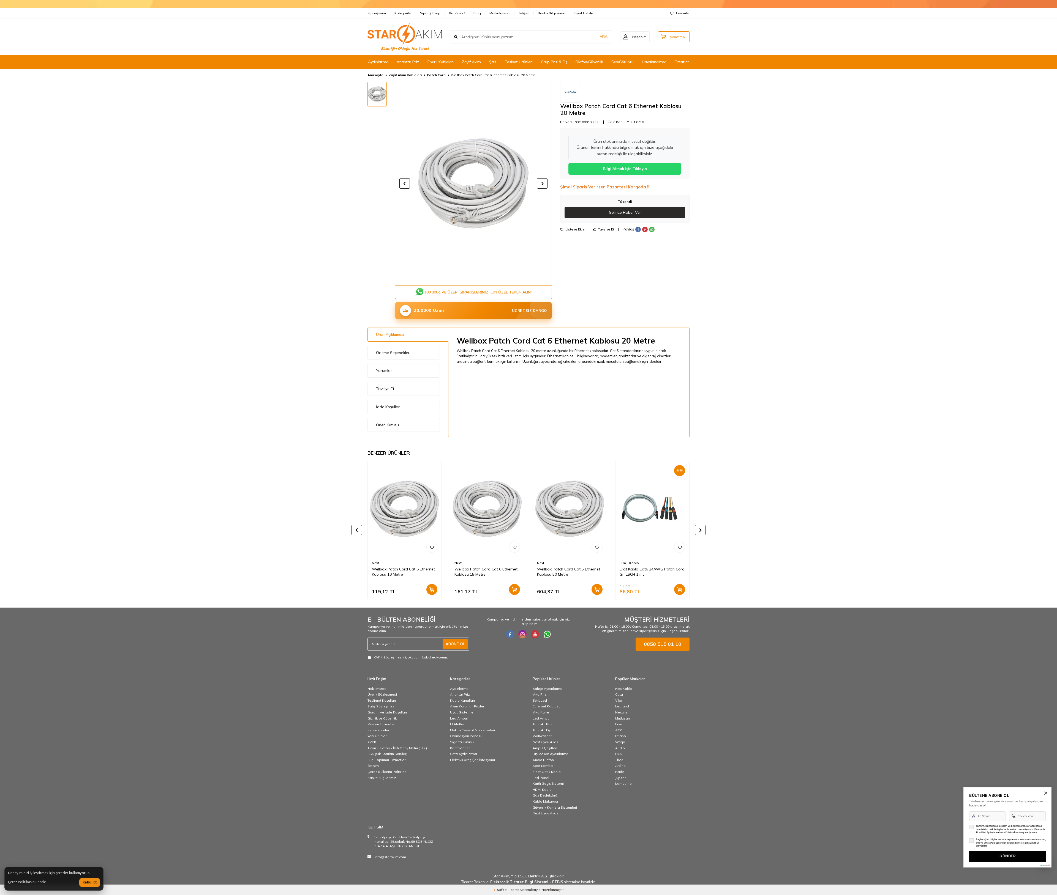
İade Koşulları (388, 406)
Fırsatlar (682, 61)
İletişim (524, 13)
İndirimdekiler (378, 730)
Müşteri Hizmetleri (381, 724)
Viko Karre (541, 712)
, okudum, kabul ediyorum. (411, 657)
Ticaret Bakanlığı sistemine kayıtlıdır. (528, 882)
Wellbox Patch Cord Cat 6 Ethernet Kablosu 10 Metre (403, 572)
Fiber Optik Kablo (547, 772)
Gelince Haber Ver (625, 212)
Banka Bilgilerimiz (552, 13)
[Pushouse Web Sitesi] (1044, 865)
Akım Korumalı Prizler (467, 706)
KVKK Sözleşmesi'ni (390, 657)
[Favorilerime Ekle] (431, 547)
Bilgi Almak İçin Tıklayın (625, 168)
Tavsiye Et (605, 229)
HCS (618, 754)
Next (375, 563)
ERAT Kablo (629, 563)
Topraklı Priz (542, 724)
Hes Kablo (623, 689)
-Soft (499, 890)
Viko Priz (539, 694)
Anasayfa (375, 75)
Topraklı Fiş (542, 730)
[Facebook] (510, 634)
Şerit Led (540, 700)
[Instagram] (522, 634)
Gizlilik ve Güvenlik (382, 718)
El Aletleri (457, 724)
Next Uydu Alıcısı (546, 742)
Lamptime (623, 783)
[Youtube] (535, 634)
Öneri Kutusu (387, 424)
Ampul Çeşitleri (545, 748)
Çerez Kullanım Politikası (387, 772)
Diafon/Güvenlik (589, 61)
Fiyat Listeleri (584, 13)
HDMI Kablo (542, 789)
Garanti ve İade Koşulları (387, 712)
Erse (618, 724)
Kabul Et (90, 882)
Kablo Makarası (545, 801)
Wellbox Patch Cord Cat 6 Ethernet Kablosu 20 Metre (493, 75)
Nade (619, 772)
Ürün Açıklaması (390, 334)
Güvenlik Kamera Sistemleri (555, 807)
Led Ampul (459, 718)
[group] (473, 183)
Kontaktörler (460, 748)
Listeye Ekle (575, 229)
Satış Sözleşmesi (381, 706)
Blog (477, 13)
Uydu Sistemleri (462, 712)
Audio (620, 748)
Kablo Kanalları (462, 700)
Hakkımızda (376, 689)
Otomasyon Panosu (466, 736)
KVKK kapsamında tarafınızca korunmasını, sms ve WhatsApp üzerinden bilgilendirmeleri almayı (1011, 841)
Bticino (620, 736)
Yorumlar (384, 370)
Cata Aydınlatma (463, 754)
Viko (618, 700)
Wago (620, 742)
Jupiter (620, 778)
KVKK (371, 742)
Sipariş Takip (430, 13)
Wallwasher (542, 736)
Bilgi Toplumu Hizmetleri (386, 760)
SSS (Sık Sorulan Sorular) (387, 754)
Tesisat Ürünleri (519, 61)
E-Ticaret (512, 890)
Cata (619, 694)
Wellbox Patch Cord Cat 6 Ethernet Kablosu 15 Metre (485, 572)
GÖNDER (1007, 856)
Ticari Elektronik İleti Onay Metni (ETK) (397, 748)
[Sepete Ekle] (431, 589)
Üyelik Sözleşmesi (382, 694)
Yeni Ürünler (376, 736)
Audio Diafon (543, 760)
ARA (603, 36)
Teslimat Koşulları (381, 700)
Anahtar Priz (408, 61)
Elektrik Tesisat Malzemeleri (472, 730)
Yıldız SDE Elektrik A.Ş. (530, 876)
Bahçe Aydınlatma (547, 689)
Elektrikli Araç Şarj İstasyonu (472, 760)
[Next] (570, 92)
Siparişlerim (376, 13)
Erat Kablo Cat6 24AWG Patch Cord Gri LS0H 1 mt (652, 572)
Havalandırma (654, 61)
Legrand (622, 706)
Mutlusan (622, 718)
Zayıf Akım (471, 61)
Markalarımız (499, 13)
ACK (618, 730)
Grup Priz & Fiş (554, 61)
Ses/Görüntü (622, 61)
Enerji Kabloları (440, 61)
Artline (620, 766)
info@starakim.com (390, 857)
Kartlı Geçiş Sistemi (548, 783)
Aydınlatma (378, 61)
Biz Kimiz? (457, 13)
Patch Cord (436, 75)
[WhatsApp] (547, 634)
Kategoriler (403, 13)
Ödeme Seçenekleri (393, 352)
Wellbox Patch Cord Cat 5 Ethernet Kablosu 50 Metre (568, 572)
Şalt (492, 61)
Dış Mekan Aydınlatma (550, 754)
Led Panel (541, 778)
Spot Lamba (543, 766)
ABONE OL (455, 643)
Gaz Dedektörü (545, 795)
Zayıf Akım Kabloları (405, 75)
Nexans (621, 712)
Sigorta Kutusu (462, 742)
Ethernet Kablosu (546, 706)
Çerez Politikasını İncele (27, 882)
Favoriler (683, 13)
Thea (619, 760)
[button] (404, 183)
